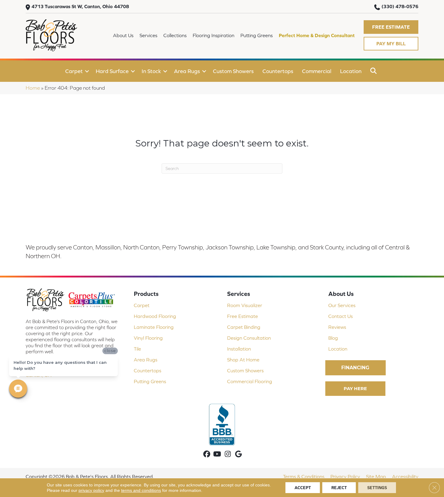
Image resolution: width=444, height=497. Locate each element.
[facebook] (206, 454)
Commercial (316, 71)
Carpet (74, 71)
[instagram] (228, 454)
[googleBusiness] (238, 454)
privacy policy (91, 490)
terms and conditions (141, 490)
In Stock (151, 71)
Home (33, 88)
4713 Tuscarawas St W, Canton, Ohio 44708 (80, 6)
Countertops (277, 71)
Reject (339, 487)
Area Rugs (187, 71)
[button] (391, 27)
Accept (302, 487)
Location (351, 71)
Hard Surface (112, 71)
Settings (377, 487)
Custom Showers (233, 71)
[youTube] (217, 454)
